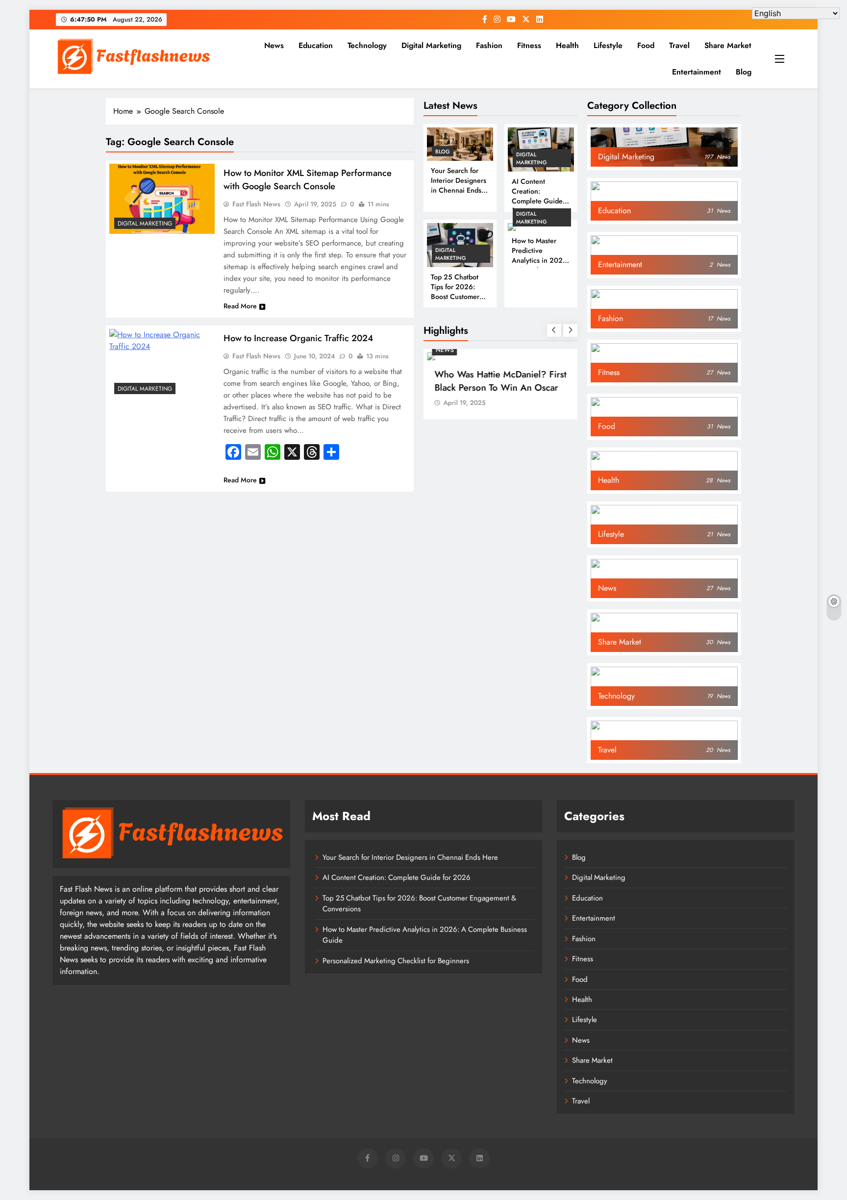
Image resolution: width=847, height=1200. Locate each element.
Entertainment (696, 71)
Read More (240, 306)
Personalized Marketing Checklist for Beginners (396, 960)
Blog (743, 71)
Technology (367, 45)
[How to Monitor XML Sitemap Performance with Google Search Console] (162, 199)
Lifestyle (608, 45)
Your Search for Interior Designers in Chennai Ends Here (458, 185)
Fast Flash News (256, 204)
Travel (679, 45)
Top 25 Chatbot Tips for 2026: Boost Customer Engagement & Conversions (455, 296)
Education (316, 45)
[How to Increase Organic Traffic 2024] (162, 364)
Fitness (529, 45)
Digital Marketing (431, 45)
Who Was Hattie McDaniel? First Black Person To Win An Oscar (500, 381)
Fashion (489, 45)
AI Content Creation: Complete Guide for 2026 (537, 196)
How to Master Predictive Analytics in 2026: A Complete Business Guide (540, 260)
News (274, 45)
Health (567, 45)
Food (645, 45)
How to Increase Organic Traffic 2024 (298, 338)
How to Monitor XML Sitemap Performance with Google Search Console (308, 179)
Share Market (727, 45)
